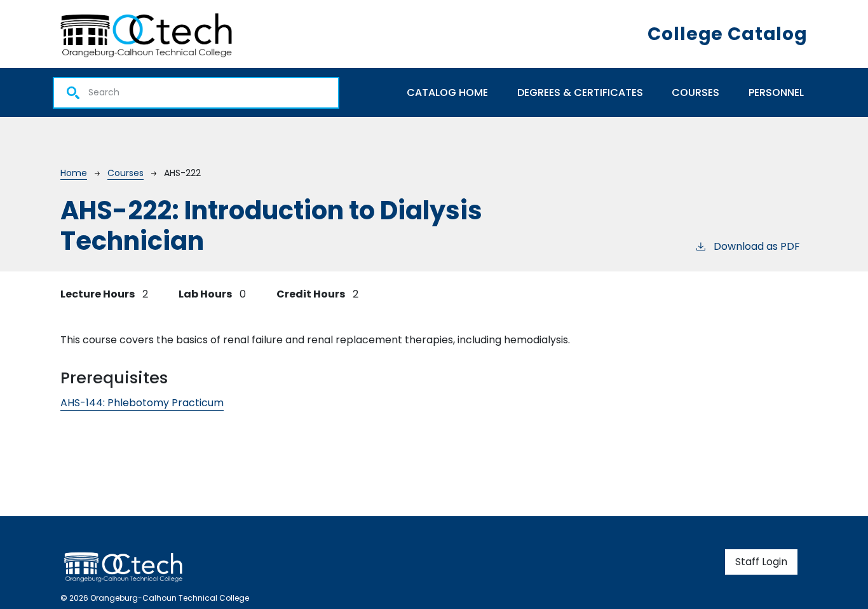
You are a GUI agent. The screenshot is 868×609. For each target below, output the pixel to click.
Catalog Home (447, 92)
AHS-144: (142, 402)
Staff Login (761, 561)
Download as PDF (757, 246)
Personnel (776, 92)
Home (73, 173)
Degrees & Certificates (580, 92)
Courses (695, 92)
